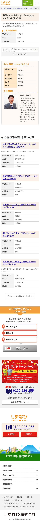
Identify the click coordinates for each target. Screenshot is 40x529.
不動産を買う (7, 466)
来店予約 (29, 434)
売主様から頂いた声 (29, 8)
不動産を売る (7, 470)
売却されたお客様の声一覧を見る (20, 296)
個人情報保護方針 (29, 503)
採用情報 (7, 500)
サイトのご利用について (12, 503)
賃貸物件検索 (7, 479)
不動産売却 (19, 8)
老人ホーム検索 (8, 475)
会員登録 (11, 434)
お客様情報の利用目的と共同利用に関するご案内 (19, 506)
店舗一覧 (29, 497)
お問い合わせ (18, 500)
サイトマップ (8, 497)
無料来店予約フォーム (20, 402)
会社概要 (19, 497)
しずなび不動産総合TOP (8, 8)
